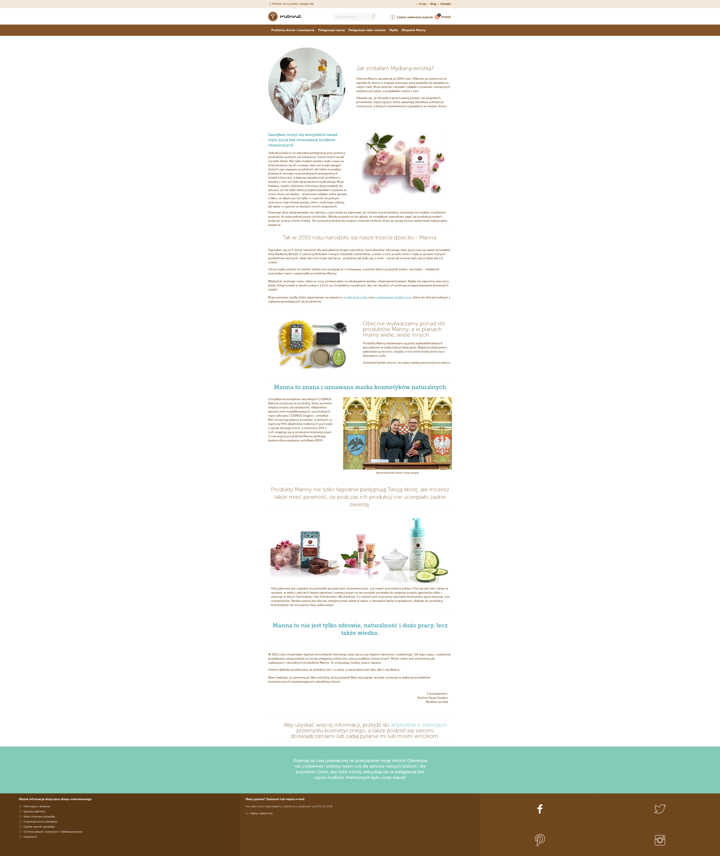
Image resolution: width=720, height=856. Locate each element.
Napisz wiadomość (261, 813)
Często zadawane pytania (415, 17)
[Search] (373, 16)
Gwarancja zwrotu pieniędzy (40, 821)
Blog (433, 4)
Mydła (393, 30)
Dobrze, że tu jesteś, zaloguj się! (293, 3)
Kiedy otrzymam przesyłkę (39, 816)
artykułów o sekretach (419, 724)
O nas (422, 4)
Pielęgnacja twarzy (331, 30)
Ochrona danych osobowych (40, 831)
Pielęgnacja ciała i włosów (367, 30)
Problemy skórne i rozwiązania (292, 30)
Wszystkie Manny (414, 30)
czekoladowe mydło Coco (393, 297)
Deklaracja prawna (71, 831)
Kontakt (445, 4)
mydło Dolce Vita (356, 297)
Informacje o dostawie (36, 806)
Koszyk (446, 17)
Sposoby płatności (34, 811)
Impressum (30, 836)
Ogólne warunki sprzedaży (39, 826)
